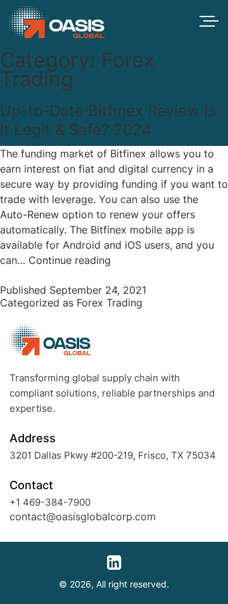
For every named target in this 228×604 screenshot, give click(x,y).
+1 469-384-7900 (50, 502)
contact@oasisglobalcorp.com (83, 516)
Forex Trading (109, 302)
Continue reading (69, 260)
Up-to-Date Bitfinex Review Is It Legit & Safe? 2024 (108, 120)
